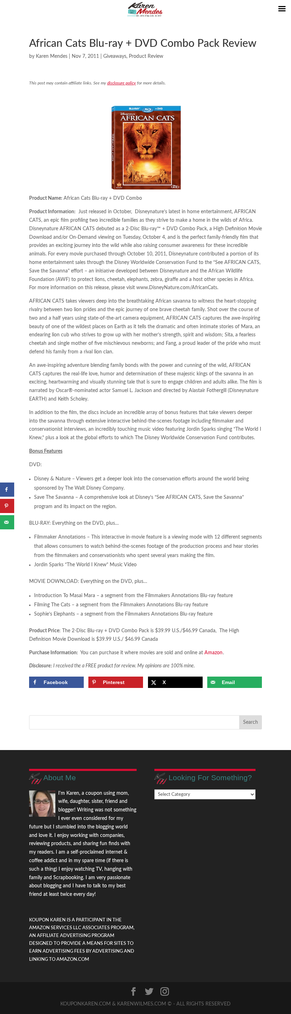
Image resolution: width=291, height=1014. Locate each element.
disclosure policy (121, 83)
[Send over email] (7, 522)
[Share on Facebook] (7, 490)
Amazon (213, 652)
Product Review (146, 56)
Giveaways (114, 56)
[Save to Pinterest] (7, 506)
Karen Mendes (51, 56)
